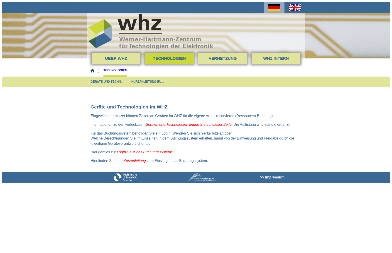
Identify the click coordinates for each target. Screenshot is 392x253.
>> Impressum (272, 177)
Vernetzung (223, 58)
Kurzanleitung (134, 161)
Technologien (169, 58)
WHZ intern (276, 58)
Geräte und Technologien (108, 81)
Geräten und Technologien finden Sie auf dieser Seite (188, 124)
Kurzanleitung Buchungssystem (148, 81)
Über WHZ (116, 58)
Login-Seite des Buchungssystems (145, 152)
